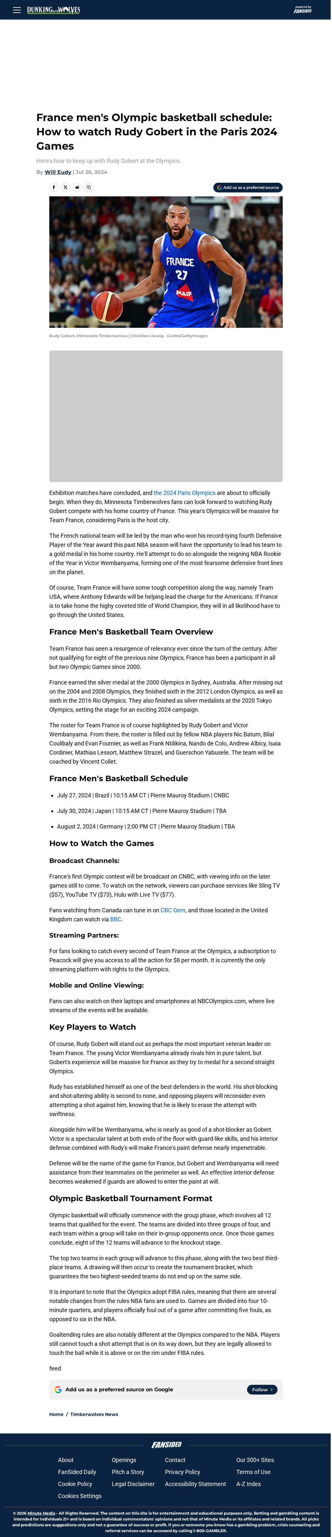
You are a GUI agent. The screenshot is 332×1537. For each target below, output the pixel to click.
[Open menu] (17, 10)
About (66, 1460)
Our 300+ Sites (255, 1460)
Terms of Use (253, 1472)
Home (56, 1414)
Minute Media (41, 1513)
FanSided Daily (77, 1472)
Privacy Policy (182, 1472)
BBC (115, 919)
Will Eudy (58, 172)
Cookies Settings (79, 1496)
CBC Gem (172, 910)
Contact (175, 1460)
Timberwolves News (94, 1414)
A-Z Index (248, 1484)
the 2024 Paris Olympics (185, 492)
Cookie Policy (75, 1484)
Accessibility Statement (195, 1484)
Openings (124, 1460)
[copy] (88, 187)
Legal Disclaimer (133, 1484)
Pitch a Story (128, 1472)
